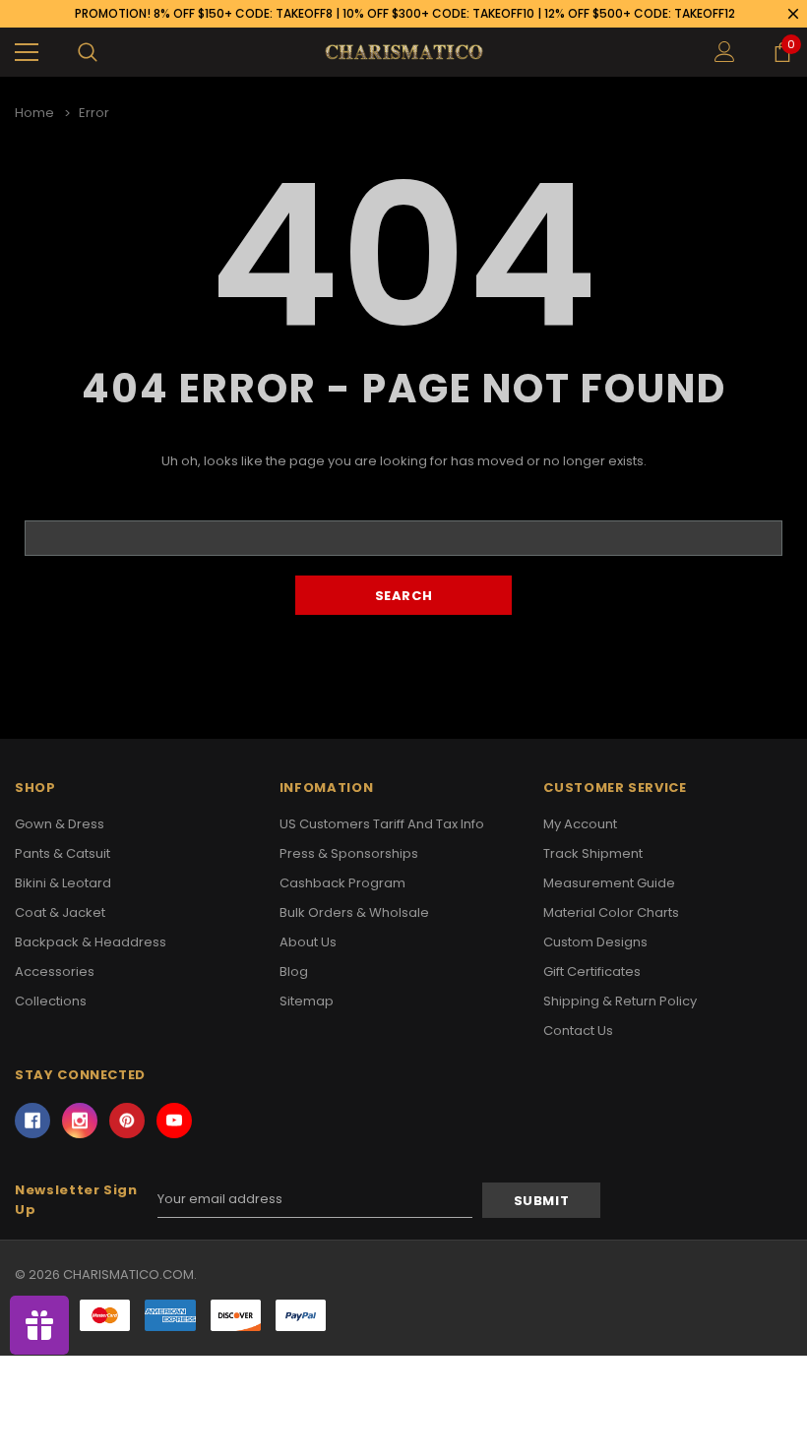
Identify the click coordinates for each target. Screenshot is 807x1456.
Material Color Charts (611, 912)
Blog (293, 971)
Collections (51, 1001)
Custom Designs (595, 942)
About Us (308, 942)
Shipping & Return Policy (620, 1001)
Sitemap (306, 1001)
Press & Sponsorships (348, 853)
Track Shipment (593, 853)
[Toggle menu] (26, 52)
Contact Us (578, 1030)
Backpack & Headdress (90, 942)
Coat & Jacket (60, 912)
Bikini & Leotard (63, 883)
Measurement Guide (609, 883)
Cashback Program (342, 883)
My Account (580, 824)
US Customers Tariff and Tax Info (381, 824)
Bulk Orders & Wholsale (354, 912)
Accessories (54, 971)
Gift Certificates (592, 971)
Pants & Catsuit (62, 853)
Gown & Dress (59, 824)
